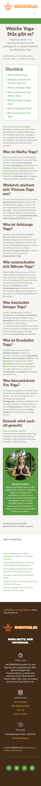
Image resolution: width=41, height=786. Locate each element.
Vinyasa (6, 199)
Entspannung (14, 407)
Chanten (6, 361)
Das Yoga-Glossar (22, 610)
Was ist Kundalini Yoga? (19, 108)
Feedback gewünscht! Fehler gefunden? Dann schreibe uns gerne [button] (18, 525)
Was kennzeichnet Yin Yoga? (19, 115)
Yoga (5, 127)
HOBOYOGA (8, 610)
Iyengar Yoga (8, 313)
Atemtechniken (18, 358)
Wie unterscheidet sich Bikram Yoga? (19, 94)
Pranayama (28, 165)
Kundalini (7, 350)
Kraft (5, 366)
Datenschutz (17, 750)
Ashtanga (7, 234)
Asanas (6, 165)
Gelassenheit (8, 174)
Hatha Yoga (7, 157)
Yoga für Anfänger (10, 431)
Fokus (7, 163)
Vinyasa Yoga (18, 210)
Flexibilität (24, 171)
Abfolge (20, 278)
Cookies (6, 750)
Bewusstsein (8, 364)
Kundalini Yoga (23, 366)
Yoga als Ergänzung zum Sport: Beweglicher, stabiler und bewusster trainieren (18, 556)
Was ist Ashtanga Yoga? (20, 87)
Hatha (16, 174)
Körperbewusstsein (11, 171)
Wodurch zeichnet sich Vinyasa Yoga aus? (19, 81)
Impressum (29, 748)
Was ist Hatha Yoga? (18, 75)
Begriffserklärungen (20, 706)
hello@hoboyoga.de (20, 738)
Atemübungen (16, 165)
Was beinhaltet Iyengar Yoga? (19, 102)
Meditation (7, 168)
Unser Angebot (20, 714)
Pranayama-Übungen (19, 280)
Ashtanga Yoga (13, 248)
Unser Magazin (20, 702)
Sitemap (20, 710)
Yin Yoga (6, 391)
